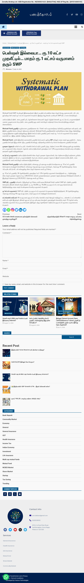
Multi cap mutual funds (11, 459)
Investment (6, 47)
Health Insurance (9, 439)
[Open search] (82, 27)
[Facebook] (4, 210)
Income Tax (7, 443)
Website (6, 276)
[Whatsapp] (8, 210)
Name (6, 260)
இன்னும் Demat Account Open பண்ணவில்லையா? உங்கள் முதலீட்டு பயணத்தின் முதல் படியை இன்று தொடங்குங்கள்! (68, 306)
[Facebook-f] (67, 14)
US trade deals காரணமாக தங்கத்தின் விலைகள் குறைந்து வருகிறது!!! (20, 216)
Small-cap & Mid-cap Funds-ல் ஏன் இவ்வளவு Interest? (15, 306)
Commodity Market (10, 419)
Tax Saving (7, 480)
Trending (23, 47)
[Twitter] (72, 14)
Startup (5, 476)
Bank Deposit (7, 415)
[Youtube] (77, 14)
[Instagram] (81, 14)
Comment (7, 233)
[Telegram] (24, 210)
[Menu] (42, 26)
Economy (34, 313)
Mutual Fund (15, 47)
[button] (6, 577)
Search (7, 333)
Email (5, 268)
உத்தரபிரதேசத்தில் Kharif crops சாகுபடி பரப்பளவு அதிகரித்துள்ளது (64, 216)
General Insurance (9, 431)
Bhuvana (9, 69)
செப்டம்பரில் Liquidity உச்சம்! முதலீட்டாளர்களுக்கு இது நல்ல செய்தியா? (42, 306)
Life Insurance (8, 455)
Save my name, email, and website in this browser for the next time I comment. (35, 284)
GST (4, 435)
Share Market (71, 313)
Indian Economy (8, 447)
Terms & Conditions (17, 578)
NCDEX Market (8, 467)
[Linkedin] (20, 210)
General (40, 313)
